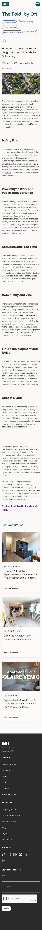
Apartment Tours (9, 22)
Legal (4, 833)
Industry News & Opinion (12, 32)
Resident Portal (9, 821)
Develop (6, 770)
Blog (4, 827)
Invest (5, 776)
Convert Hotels (9, 764)
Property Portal (9, 809)
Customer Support (11, 815)
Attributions (8, 839)
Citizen (5, 164)
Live (4, 782)
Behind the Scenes (10, 27)
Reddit (8, 173)
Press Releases (31, 32)
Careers (5, 788)
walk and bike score (11, 233)
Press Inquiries (9, 794)
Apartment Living (26, 22)
